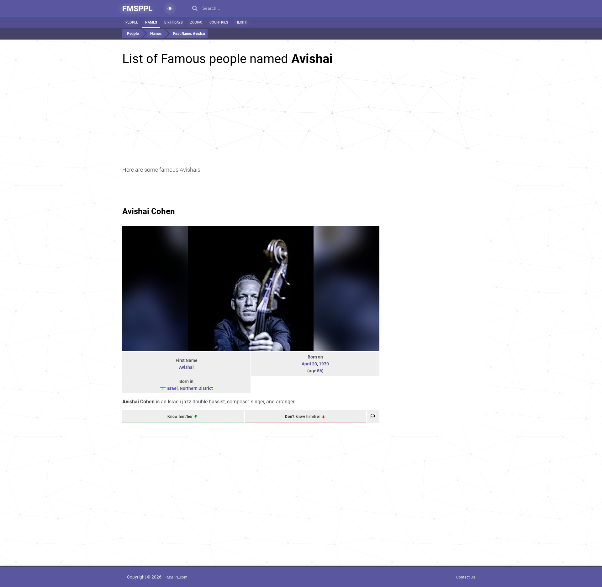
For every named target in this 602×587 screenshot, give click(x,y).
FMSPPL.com (176, 577)
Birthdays (173, 22)
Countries (218, 22)
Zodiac (196, 22)
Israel (172, 388)
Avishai (186, 367)
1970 (324, 363)
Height (241, 22)
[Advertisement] (301, 110)
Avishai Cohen (148, 211)
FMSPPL (137, 8)
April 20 (309, 363)
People (131, 22)
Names (151, 22)
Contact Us (465, 577)
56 (319, 370)
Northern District (196, 388)
